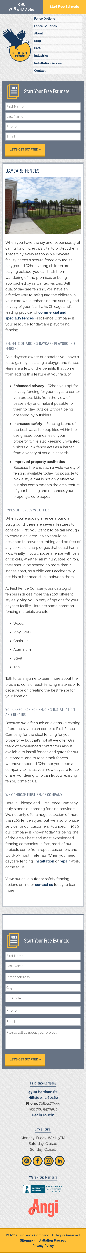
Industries (41, 55)
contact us (44, 885)
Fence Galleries (45, 26)
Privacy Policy (43, 1246)
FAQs (37, 48)
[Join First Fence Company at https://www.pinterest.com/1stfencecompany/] (27, 1161)
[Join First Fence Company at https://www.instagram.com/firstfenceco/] (49, 1161)
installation (44, 861)
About (38, 33)
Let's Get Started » (25, 149)
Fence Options (44, 18)
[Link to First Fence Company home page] (16, 45)
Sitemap (26, 1240)
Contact (40, 70)
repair (65, 861)
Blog (37, 41)
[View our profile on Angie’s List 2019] (43, 1208)
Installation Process (48, 63)
